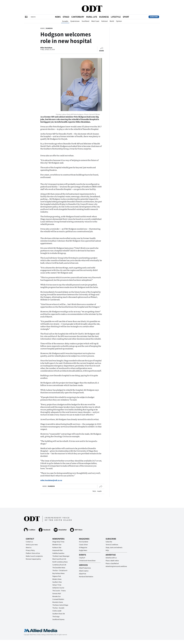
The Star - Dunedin (58, 608)
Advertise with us (111, 558)
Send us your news (32, 545)
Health (99, 491)
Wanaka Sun (56, 596)
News (58, 16)
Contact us (29, 542)
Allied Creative (83, 571)
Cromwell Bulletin (58, 599)
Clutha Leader (56, 611)
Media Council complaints (34, 556)
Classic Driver (83, 545)
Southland (85, 21)
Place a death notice (112, 561)
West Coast (95, 21)
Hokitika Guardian (58, 553)
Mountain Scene (57, 602)
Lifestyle (116, 16)
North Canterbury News (60, 562)
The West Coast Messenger (60, 556)
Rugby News (83, 550)
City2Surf (82, 558)
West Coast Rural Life (59, 559)
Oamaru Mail (56, 593)
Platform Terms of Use (33, 553)
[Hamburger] (26, 16)
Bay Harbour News (58, 573)
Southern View (57, 582)
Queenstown (75, 21)
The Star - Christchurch (59, 570)
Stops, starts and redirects (114, 547)
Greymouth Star (57, 550)
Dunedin (65, 21)
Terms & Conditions (112, 545)
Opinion (119, 21)
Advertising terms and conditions (116, 566)
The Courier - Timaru (59, 591)
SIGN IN (33, 17)
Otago (66, 16)
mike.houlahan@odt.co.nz (51, 480)
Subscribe (154, 17)
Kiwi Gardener (83, 542)
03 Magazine (83, 547)
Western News (56, 579)
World (112, 21)
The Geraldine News (58, 568)
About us (28, 547)
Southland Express (58, 619)
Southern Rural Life (58, 614)
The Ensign (56, 616)
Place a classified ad (112, 563)
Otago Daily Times (58, 542)
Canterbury (77, 16)
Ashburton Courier (58, 588)
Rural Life (91, 16)
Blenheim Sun (56, 545)
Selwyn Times (56, 585)
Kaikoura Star (56, 547)
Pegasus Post (56, 576)
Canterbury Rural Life (59, 565)
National (104, 21)
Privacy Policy (30, 550)
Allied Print (82, 574)
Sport (126, 16)
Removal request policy (33, 559)
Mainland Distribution (86, 577)
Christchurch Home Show (87, 561)
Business (104, 16)
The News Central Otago (60, 605)
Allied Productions (85, 568)
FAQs (107, 550)
